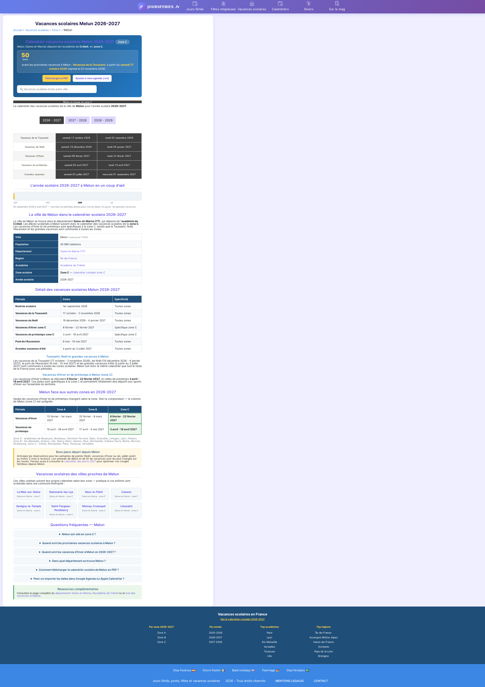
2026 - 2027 (52, 120)
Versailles (269, 646)
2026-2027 (215, 637)
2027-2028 (215, 641)
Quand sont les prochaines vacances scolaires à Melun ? (78, 543)
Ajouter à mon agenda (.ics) (92, 78)
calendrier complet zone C (89, 272)
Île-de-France (68, 258)
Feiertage (268, 670)
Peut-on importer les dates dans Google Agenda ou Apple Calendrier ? (79, 578)
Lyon (269, 637)
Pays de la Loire (323, 651)
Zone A (161, 632)
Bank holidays (241, 670)
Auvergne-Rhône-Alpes (324, 637)
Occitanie (323, 646)
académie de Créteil (106, 593)
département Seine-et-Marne (73, 593)
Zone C (161, 641)
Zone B (161, 637)
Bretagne (323, 655)
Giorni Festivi (212, 670)
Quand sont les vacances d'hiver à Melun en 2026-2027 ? (79, 552)
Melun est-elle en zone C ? (79, 534)
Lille (269, 655)
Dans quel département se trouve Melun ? (79, 560)
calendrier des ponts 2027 (80, 461)
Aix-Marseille (269, 641)
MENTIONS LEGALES (289, 681)
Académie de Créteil (72, 265)
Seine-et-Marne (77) (72, 251)
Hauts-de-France (323, 641)
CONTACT (321, 681)
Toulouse (269, 651)
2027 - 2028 (77, 120)
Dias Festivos (182, 670)
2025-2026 (215, 632)
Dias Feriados (296, 670)
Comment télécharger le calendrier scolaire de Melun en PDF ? (79, 569)
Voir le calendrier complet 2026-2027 (242, 619)
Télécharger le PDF (56, 78)
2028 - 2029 (103, 120)
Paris (269, 632)
